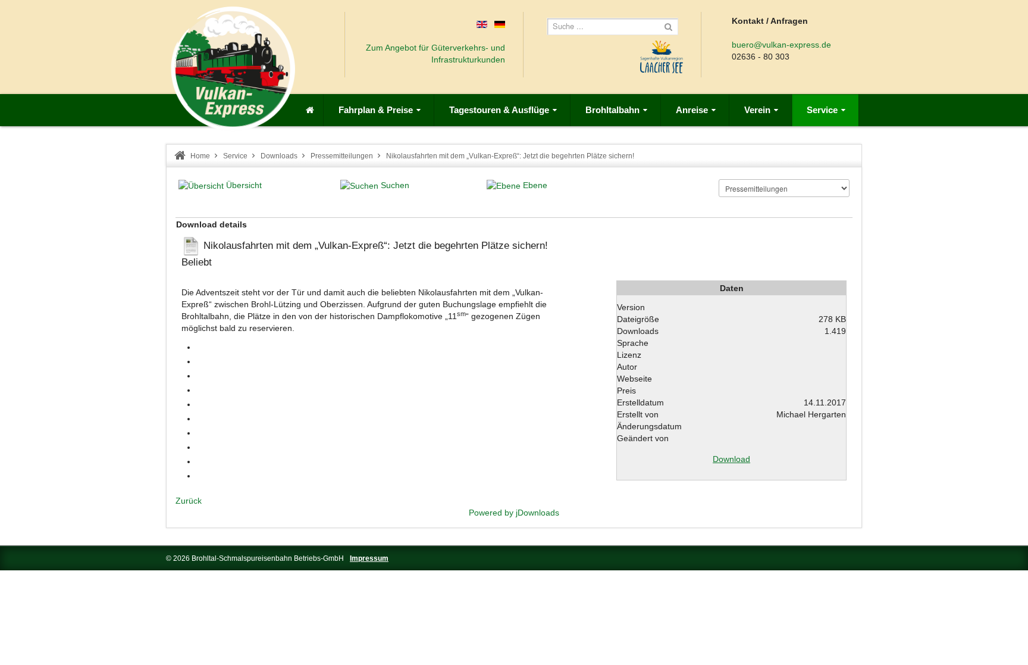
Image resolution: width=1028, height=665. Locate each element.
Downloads (279, 156)
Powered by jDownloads (514, 512)
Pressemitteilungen (342, 156)
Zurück (188, 500)
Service (235, 156)
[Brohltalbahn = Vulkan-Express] (233, 69)
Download (731, 459)
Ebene (535, 185)
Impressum (369, 558)
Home (200, 156)
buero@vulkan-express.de (781, 44)
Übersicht (244, 185)
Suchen (395, 185)
